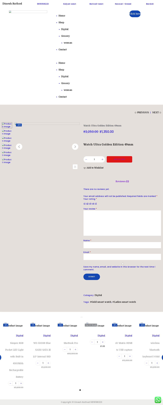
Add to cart (119, 159)
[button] (81, 56)
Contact (63, 49)
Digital (64, 29)
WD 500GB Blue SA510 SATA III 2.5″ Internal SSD (42, 350)
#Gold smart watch (100, 302)
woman (68, 42)
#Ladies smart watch (124, 302)
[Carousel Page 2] (83, 390)
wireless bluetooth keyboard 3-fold (150, 350)
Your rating (90, 199)
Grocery (65, 36)
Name (87, 240)
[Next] (75, 147)
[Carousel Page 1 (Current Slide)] (80, 390)
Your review (90, 208)
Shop (61, 22)
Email (87, 252)
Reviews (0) (122, 181)
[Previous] (19, 147)
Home (62, 15)
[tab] (122, 181)
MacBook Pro (71, 343)
